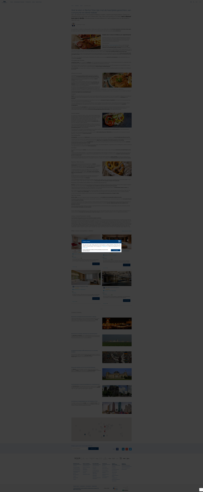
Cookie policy (85, 247)
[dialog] (101, 246)
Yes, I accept (115, 250)
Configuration (104, 246)
